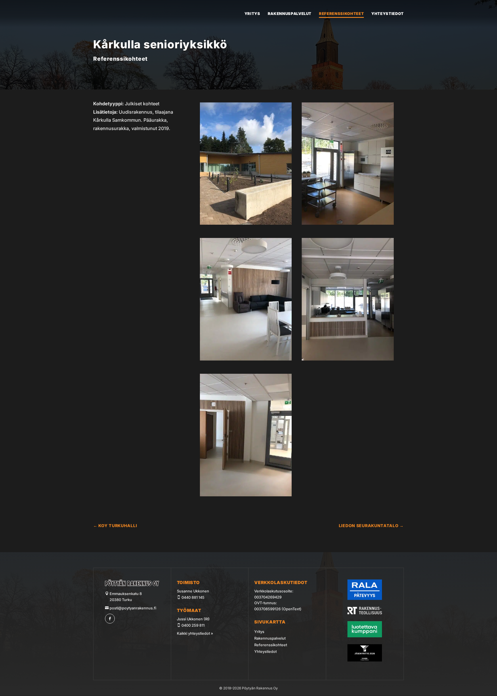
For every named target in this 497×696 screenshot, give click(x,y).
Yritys (252, 14)
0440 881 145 (192, 597)
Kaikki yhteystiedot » (195, 633)
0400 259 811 (192, 625)
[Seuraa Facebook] (110, 618)
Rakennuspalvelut (289, 14)
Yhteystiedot (387, 14)
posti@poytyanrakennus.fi (132, 608)
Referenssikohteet (341, 14)
